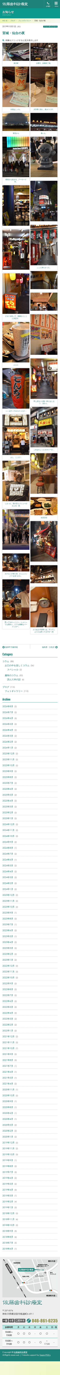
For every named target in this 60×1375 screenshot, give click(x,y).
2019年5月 (7, 1183)
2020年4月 (7, 1118)
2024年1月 (7, 889)
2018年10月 (8, 1225)
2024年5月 (7, 865)
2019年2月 (7, 1201)
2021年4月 (7, 1083)
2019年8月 (7, 1166)
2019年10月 (8, 1154)
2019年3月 (7, 1195)
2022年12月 (8, 965)
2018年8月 (7, 1236)
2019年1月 (7, 1207)
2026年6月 (7, 718)
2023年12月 (8, 894)
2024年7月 (7, 853)
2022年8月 (7, 989)
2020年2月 (7, 1130)
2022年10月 (8, 977)
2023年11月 (8, 900)
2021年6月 (7, 1071)
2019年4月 (7, 1189)
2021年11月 (8, 1042)
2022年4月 (7, 1012)
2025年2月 (7, 812)
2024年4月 (7, 871)
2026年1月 (7, 747)
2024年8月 (7, 847)
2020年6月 (7, 1113)
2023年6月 (7, 930)
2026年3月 (7, 735)
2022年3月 (7, 1018)
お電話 (48, 6)
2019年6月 (7, 1177)
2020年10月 (8, 1095)
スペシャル (12, 669)
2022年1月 (7, 1030)
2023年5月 (7, 936)
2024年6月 (7, 859)
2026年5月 (7, 723)
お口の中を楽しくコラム (17, 665)
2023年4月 (7, 942)
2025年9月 (7, 771)
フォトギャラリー (50, 27)
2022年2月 (7, 1024)
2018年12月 (8, 1213)
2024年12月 (8, 824)
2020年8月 (7, 1107)
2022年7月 (7, 995)
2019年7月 (7, 1171)
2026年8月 (7, 706)
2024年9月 (7, 841)
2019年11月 (8, 1148)
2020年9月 (7, 1101)
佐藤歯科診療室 (20, 1352)
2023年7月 (7, 924)
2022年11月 (8, 971)
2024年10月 (8, 835)
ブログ (5, 686)
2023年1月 (7, 959)
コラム (5, 661)
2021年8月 (7, 1059)
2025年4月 (7, 800)
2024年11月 (8, 830)
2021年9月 (7, 1054)
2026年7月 (7, 712)
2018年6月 (7, 1248)
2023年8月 (7, 918)
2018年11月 (8, 1219)
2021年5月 (7, 1077)
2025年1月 (7, 818)
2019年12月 (8, 1142)
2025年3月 (7, 806)
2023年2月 (7, 953)
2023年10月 (8, 906)
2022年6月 (7, 1001)
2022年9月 (7, 983)
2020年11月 (8, 1089)
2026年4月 (7, 729)
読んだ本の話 (14, 679)
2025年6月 (7, 788)
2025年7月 (7, 782)
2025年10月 (8, 765)
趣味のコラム (11, 675)
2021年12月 (8, 1036)
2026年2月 (7, 741)
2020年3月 (7, 1124)
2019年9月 (7, 1160)
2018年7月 (7, 1242)
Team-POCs (45, 1355)
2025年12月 (8, 753)
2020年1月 (7, 1136)
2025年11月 (8, 759)
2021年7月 (7, 1065)
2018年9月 (7, 1230)
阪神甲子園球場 (11, 647)
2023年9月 (7, 912)
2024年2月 (7, 883)
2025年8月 (7, 777)
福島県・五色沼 (48, 647)
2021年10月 (8, 1048)
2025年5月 (7, 794)
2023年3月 (7, 947)
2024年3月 (7, 877)
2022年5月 (7, 1006)
